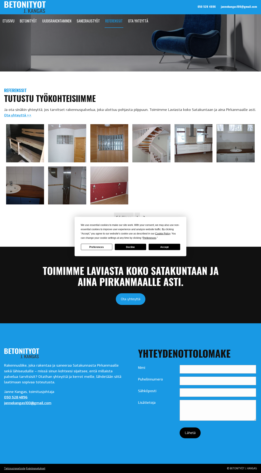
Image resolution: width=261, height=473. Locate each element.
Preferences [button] (149, 238)
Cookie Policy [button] (162, 233)
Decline (130, 246)
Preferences (96, 246)
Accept (164, 246)
